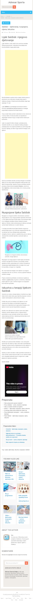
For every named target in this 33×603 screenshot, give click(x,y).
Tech (30, 598)
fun (18, 598)
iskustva (17, 450)
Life (22, 598)
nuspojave (22, 450)
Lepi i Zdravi (8, 598)
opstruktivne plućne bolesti (14, 108)
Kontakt (21, 600)
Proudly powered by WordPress (10, 594)
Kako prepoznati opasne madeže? (13, 403)
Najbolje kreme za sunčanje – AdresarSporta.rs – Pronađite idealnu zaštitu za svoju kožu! (16, 435)
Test (12, 600)
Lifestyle (8, 16)
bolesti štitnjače (18, 186)
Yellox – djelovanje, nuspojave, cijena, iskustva (8, 519)
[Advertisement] (16, 73)
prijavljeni (10, 554)
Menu (3, 12)
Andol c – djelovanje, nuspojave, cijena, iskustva (17, 408)
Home (2, 16)
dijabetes (6, 188)
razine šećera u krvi (13, 265)
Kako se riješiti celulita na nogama (13, 406)
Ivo (12, 535)
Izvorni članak (5, 362)
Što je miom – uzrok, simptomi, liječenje (16, 439)
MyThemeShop (16, 596)
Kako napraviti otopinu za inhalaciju (15, 442)
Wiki (16, 600)
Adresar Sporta (16, 2)
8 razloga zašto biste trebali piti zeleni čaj (15, 410)
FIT (14, 598)
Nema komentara (21, 32)
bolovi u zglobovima (7, 280)
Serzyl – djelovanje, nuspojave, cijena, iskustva (22, 475)
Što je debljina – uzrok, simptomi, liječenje (15, 405)
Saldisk (28, 450)
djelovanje (11, 450)
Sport (2, 598)
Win (26, 598)
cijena (6, 450)
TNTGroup (5, 32)
